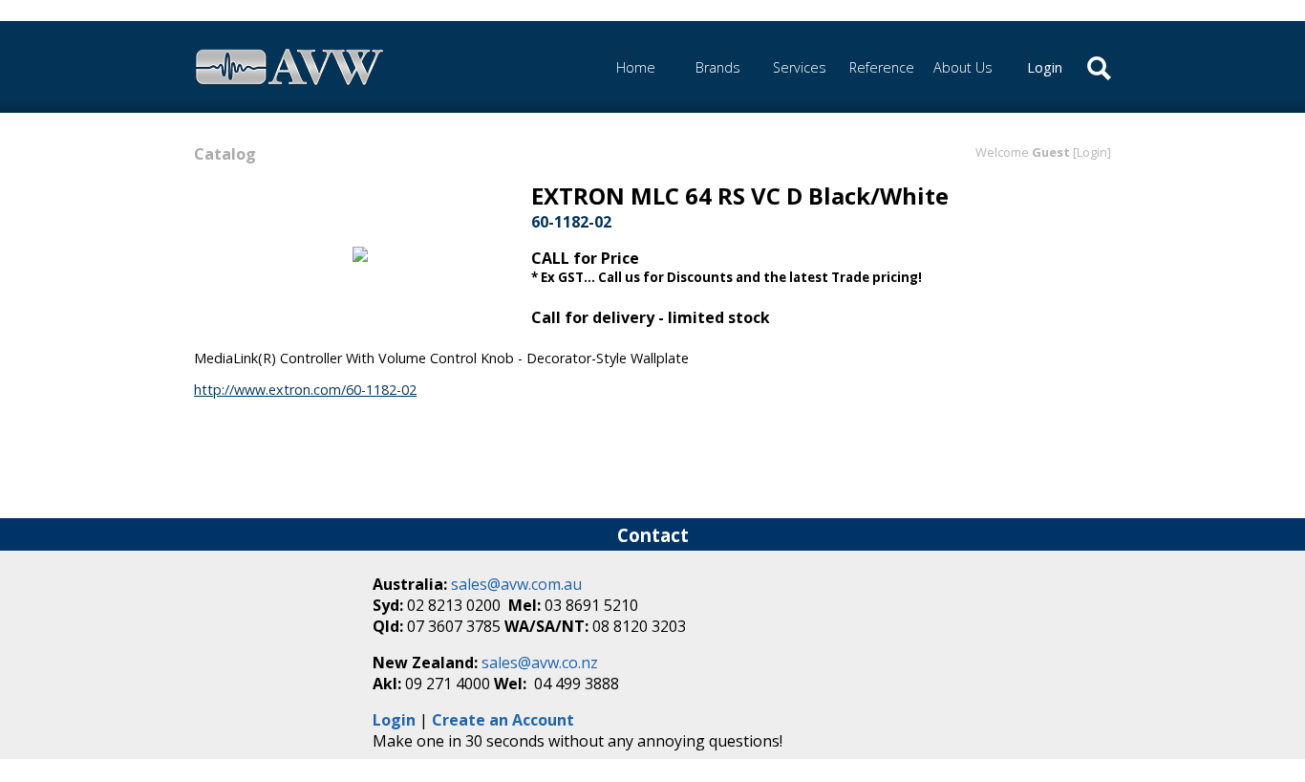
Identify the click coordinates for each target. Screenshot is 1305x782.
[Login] (1092, 152)
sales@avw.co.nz (539, 662)
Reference (881, 67)
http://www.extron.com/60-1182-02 (305, 389)
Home (635, 67)
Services (799, 67)
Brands (717, 67)
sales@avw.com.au (516, 584)
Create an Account (503, 719)
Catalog (225, 153)
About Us (963, 67)
